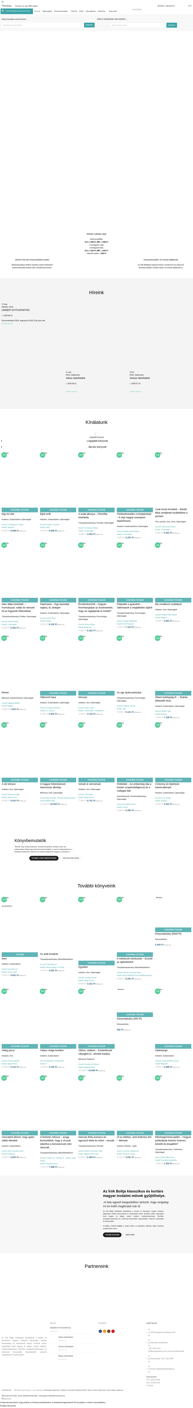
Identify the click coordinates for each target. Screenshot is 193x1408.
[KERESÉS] (152, 6)
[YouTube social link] (190, 1)
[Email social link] (185, 1)
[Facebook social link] (182, 1)
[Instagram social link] (187, 1)
